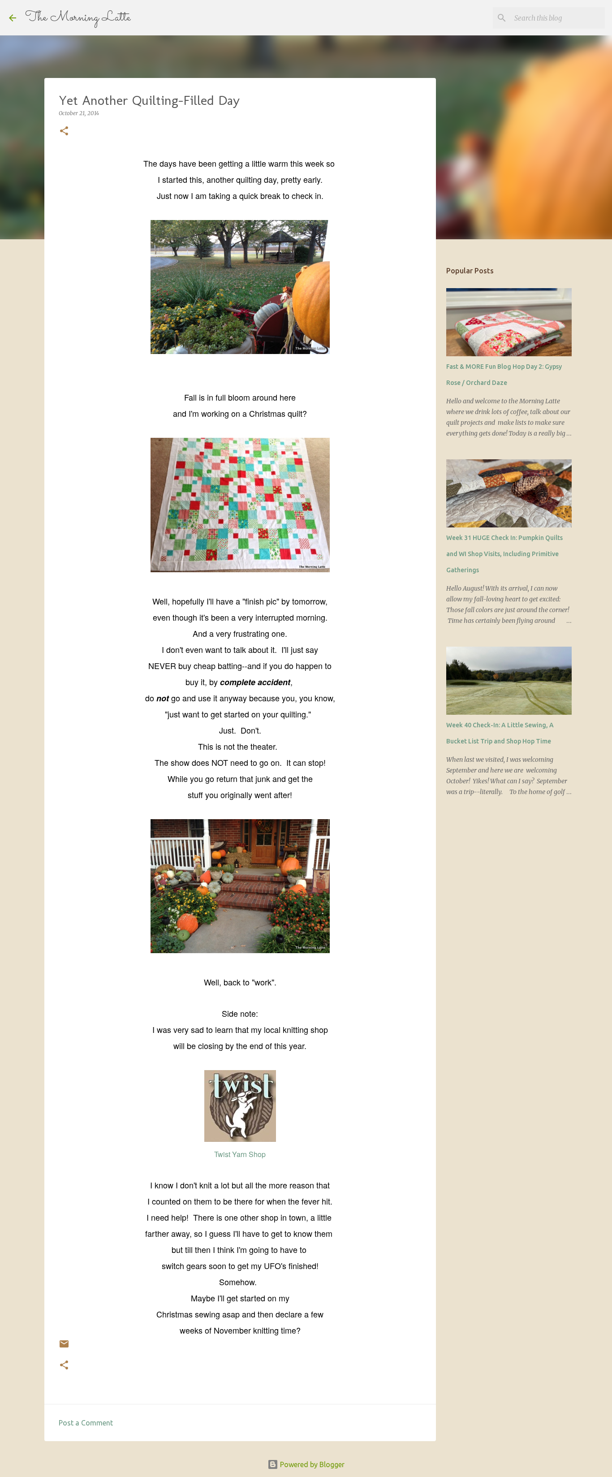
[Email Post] (64, 1347)
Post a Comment (86, 1423)
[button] (64, 131)
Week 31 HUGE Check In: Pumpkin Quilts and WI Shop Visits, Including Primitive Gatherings (504, 554)
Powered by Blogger (311, 1464)
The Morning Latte (78, 17)
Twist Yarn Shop (240, 1154)
